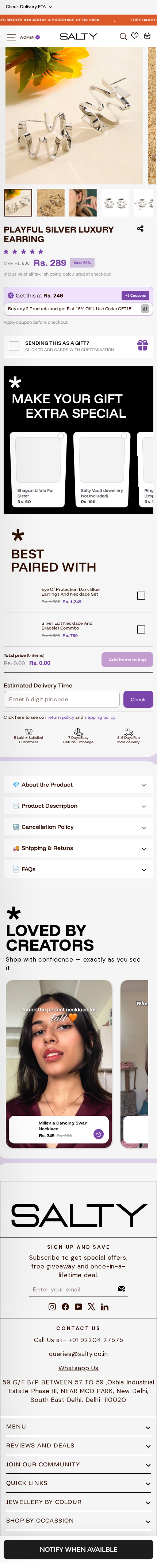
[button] (25, 251)
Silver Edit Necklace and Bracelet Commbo (67, 625)
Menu (16, 1426)
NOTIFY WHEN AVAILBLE (79, 1549)
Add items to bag (127, 659)
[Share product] (140, 229)
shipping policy (99, 717)
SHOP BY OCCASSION (40, 1520)
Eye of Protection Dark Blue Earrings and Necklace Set (71, 591)
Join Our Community (43, 1464)
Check (138, 699)
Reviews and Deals (40, 1445)
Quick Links (26, 1482)
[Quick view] (98, 1133)
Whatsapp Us (78, 1368)
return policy (60, 717)
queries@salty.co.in (78, 1354)
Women (27, 37)
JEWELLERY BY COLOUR (44, 1501)
